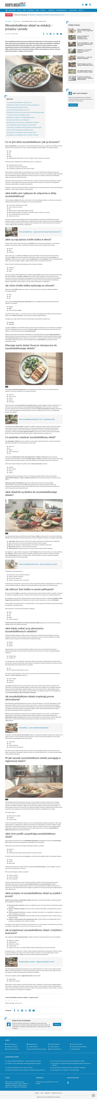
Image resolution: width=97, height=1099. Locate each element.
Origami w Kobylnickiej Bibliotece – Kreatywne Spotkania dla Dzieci (24, 1061)
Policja (19, 10)
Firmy (24, 10)
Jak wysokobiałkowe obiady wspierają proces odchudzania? (21, 125)
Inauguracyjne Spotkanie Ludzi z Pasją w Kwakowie (20, 1067)
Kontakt (38, 1083)
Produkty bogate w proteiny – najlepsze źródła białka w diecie (36, 961)
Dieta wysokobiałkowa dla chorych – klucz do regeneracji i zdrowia (38, 564)
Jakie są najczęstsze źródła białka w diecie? (17, 107)
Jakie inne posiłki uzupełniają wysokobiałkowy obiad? (20, 130)
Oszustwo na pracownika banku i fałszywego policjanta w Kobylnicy (24, 1063)
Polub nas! (57, 1024)
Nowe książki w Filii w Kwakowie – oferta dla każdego (65, 1070)
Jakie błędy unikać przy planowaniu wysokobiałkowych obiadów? (23, 122)
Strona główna (8, 21)
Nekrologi (51, 10)
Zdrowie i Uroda (16, 21)
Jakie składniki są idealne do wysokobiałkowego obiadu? (21, 117)
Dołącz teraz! (73, 105)
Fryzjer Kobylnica (54, 1046)
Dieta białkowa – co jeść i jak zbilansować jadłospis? (33, 727)
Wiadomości (12, 10)
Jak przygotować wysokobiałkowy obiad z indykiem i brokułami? (23, 135)
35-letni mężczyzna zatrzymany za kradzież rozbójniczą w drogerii (68, 1061)
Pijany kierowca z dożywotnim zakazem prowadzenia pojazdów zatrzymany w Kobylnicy (71, 1064)
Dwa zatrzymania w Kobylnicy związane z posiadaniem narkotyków (68, 1067)
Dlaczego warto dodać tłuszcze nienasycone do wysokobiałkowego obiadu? (25, 112)
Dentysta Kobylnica (12, 1044)
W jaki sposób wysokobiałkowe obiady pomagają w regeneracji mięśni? (24, 127)
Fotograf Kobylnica (33, 1046)
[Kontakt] (86, 4)
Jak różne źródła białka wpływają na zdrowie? (18, 110)
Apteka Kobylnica (33, 1044)
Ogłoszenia (30, 10)
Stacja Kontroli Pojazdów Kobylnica (37, 1049)
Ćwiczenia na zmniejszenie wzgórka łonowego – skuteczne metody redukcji (85, 78)
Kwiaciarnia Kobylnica (77, 1044)
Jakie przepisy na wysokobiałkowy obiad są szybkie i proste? (21, 132)
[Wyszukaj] (90, 4)
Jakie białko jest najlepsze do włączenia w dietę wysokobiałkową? (23, 105)
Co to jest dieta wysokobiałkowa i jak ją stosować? (19, 102)
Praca (37, 10)
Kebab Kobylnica (76, 1049)
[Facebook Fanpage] (82, 4)
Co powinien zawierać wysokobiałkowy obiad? (18, 115)
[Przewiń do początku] (93, 1095)
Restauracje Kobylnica (55, 1049)
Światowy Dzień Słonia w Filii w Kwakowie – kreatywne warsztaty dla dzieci (26, 1070)
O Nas (42, 1093)
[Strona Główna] (6, 10)
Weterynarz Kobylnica (12, 1046)
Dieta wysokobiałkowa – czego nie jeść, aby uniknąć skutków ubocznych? (40, 232)
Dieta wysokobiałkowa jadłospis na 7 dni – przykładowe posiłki (37, 419)
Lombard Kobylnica (55, 1044)
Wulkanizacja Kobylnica (13, 1049)
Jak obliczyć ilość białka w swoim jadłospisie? (18, 120)
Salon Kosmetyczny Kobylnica (79, 1046)
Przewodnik (73, 10)
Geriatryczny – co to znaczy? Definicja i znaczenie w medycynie (84, 51)
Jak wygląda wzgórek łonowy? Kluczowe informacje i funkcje (85, 71)
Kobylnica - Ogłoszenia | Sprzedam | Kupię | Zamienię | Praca (47, 15)
